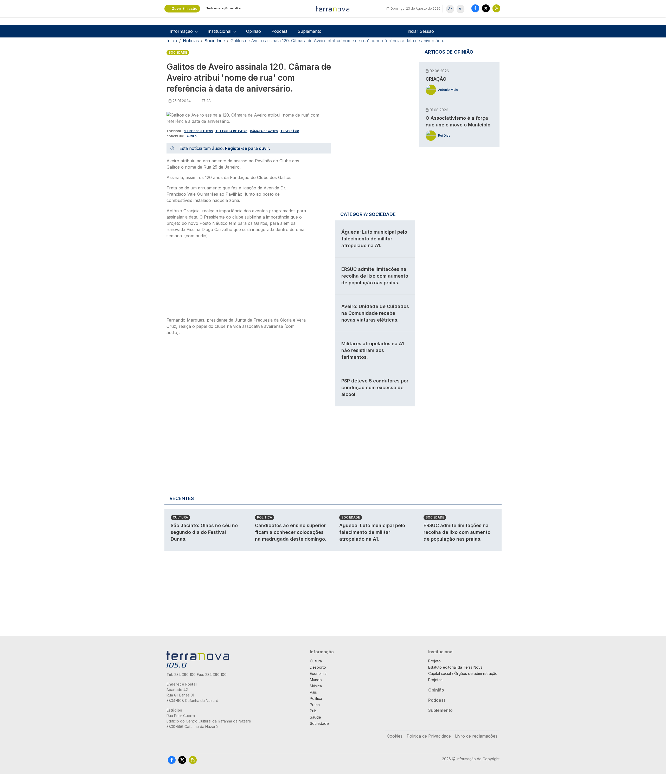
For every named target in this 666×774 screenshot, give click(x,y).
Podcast (279, 31)
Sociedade (214, 40)
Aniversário (289, 131)
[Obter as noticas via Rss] (496, 8)
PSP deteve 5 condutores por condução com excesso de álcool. (374, 387)
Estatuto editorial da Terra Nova (455, 667)
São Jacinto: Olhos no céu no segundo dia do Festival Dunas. (204, 532)
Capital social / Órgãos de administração (462, 673)
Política (264, 517)
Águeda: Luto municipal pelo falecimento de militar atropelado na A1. (374, 238)
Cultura (180, 517)
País (313, 692)
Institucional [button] (219, 31)
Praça (315, 704)
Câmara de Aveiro (264, 131)
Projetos (435, 679)
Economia (318, 673)
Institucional (440, 651)
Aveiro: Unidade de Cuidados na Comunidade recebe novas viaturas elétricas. (375, 313)
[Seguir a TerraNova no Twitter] (486, 8)
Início (171, 40)
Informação (322, 651)
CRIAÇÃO (436, 79)
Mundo (316, 679)
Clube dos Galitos (198, 131)
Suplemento (310, 31)
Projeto (434, 661)
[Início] (333, 8)
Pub (313, 711)
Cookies (394, 736)
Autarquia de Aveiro (231, 131)
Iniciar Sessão (420, 31)
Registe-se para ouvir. (247, 148)
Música (316, 686)
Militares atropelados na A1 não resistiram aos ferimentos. (372, 350)
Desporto (318, 667)
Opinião (253, 31)
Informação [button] (181, 31)
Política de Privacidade (429, 736)
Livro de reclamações (476, 736)
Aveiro (192, 136)
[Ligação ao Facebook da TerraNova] (475, 8)
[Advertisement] (236, 279)
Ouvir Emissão (184, 8)
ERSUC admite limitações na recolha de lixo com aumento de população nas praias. (374, 275)
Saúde (315, 717)
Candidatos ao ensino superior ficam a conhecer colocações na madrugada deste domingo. (290, 532)
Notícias (191, 40)
